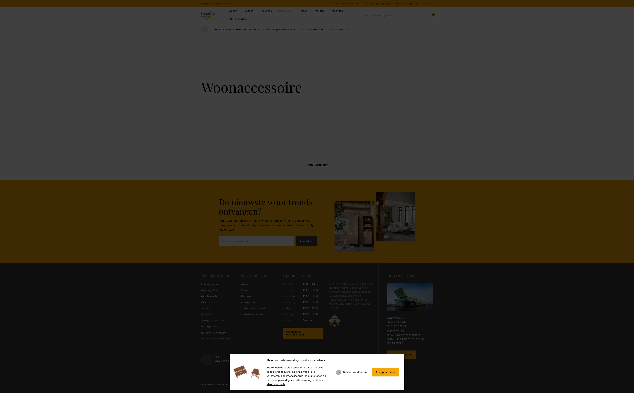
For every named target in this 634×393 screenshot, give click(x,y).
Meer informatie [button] (276, 384)
